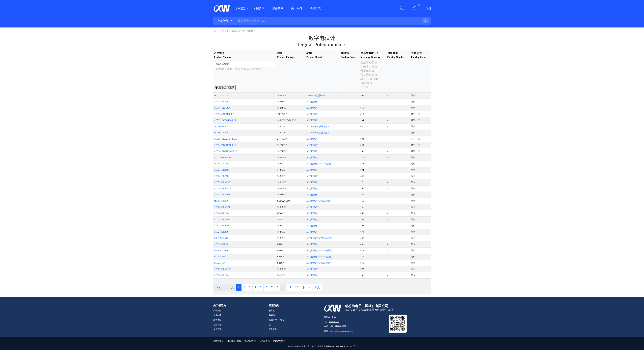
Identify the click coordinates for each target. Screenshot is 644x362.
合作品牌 (217, 315)
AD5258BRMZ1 (221, 101)
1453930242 (334, 321)
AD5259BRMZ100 (223, 157)
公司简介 (217, 310)
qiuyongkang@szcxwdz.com (341, 331)
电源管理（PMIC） (277, 320)
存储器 (272, 315)
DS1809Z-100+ (221, 250)
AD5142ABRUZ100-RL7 (225, 151)
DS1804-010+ (220, 263)
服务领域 (278, 8)
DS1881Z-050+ (221, 163)
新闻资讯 (259, 8)
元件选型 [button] (240, 8)
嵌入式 (272, 310)
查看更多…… (275, 329)
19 (289, 287)
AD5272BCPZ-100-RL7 (225, 120)
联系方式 (315, 8)
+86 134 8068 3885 (338, 326)
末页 (317, 287)
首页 (215, 30)
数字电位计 (248, 30)
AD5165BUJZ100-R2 (224, 114)
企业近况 (217, 329)
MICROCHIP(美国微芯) (317, 126)
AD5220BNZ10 (221, 244)
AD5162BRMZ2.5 (222, 188)
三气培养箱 (265, 341)
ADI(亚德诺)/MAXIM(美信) (319, 163)
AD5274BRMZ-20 (222, 182)
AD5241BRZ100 (222, 176)
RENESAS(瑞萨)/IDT (316, 95)
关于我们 (297, 8)
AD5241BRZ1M (221, 170)
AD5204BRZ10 (221, 275)
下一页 (306, 287)
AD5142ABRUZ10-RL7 (225, 145)
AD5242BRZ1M (221, 225)
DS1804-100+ (220, 256)
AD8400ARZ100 (222, 213)
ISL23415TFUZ (221, 95)
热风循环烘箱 (279, 341)
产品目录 (225, 30)
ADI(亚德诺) (312, 101)
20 (296, 287)
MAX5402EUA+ (221, 201)
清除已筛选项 (226, 87)
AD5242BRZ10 (221, 232)
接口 (271, 324)
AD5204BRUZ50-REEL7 (225, 139)
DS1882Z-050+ (221, 238)
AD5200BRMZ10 (222, 207)
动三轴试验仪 (250, 341)
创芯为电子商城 (234, 341)
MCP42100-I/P (221, 126)
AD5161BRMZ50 (222, 108)
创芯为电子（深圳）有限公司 (312, 346)
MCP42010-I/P (221, 132)
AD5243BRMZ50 (222, 194)
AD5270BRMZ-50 (222, 269)
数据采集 (236, 30)
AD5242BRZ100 (222, 219)
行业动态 (217, 324)
